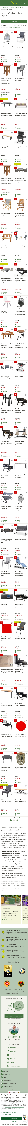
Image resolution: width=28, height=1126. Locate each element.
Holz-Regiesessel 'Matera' (5, 214)
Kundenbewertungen (9, 991)
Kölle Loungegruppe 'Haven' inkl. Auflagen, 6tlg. (7, 541)
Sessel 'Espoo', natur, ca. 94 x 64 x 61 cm (20, 46)
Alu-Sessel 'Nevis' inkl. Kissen (19, 79)
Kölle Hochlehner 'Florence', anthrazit (20, 637)
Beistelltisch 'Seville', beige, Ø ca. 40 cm (20, 768)
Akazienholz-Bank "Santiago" (6, 246)
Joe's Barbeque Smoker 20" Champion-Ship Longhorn (19, 606)
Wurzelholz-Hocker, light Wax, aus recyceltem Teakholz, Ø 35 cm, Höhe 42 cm (6, 80)
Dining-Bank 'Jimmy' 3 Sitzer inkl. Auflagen (21, 114)
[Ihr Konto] (24, 3)
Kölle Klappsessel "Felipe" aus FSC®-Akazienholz (20, 215)
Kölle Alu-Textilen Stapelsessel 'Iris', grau (5, 573)
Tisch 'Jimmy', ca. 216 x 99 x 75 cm (6, 146)
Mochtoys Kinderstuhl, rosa (5, 312)
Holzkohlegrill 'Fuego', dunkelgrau (21, 146)
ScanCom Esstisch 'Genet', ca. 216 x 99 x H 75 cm (20, 801)
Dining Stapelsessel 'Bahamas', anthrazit (6, 735)
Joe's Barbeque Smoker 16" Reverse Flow (6, 475)
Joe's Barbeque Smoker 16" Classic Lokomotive (20, 410)
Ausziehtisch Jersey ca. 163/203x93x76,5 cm (6, 115)
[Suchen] (21, 3)
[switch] (24, 1121)
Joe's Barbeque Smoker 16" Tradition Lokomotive (20, 280)
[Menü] (3, 3)
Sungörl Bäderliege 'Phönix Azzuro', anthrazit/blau (20, 573)
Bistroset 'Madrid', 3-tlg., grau (20, 246)
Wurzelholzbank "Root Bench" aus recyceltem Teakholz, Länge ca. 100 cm (7, 345)
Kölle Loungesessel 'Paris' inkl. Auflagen (6, 800)
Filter (15, 21)
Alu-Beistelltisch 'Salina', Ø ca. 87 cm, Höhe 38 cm (6, 769)
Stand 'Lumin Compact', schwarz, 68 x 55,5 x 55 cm (7, 410)
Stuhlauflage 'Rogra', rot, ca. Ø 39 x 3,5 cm (20, 735)
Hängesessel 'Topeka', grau (7, 46)
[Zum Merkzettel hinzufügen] (12, 32)
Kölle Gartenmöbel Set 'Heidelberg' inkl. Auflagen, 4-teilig (20, 180)
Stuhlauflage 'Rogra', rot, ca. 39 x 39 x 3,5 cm (6, 638)
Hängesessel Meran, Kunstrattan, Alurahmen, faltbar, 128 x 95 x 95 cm (20, 312)
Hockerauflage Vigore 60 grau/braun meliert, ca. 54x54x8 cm (7, 671)
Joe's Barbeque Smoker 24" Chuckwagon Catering (21, 671)
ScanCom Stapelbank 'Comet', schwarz (20, 540)
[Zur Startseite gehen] (14, 3)
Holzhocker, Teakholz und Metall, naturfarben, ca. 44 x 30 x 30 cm (20, 345)
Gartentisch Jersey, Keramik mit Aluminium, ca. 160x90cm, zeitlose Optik (20, 475)
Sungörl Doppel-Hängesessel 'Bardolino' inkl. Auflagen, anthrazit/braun (19, 443)
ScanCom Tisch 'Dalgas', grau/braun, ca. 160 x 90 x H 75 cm (6, 703)
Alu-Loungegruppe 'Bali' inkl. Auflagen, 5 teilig (6, 280)
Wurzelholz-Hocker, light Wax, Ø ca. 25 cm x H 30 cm (7, 180)
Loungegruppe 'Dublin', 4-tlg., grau (6, 377)
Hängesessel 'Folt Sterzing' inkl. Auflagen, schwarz (20, 508)
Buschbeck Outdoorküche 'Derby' (7, 605)
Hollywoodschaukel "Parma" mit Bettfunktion (6, 508)
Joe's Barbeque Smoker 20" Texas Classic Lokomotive (20, 703)
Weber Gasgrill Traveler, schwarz (19, 377)
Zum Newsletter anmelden (14, 1016)
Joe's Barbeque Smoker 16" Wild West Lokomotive (6, 443)
